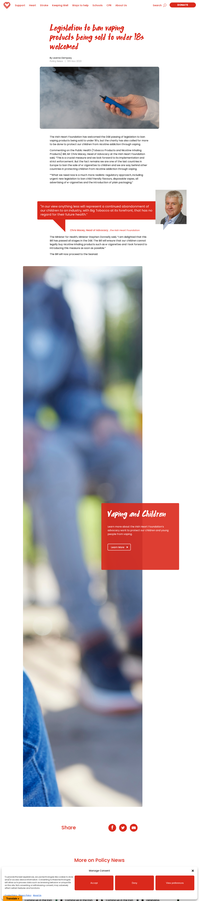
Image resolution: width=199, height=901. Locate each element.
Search (157, 5)
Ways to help (80, 5)
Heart (32, 5)
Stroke (44, 5)
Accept (94, 883)
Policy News (56, 61)
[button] (192, 870)
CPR (108, 5)
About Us (37, 895)
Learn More (117, 547)
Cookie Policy (11, 895)
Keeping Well (60, 5)
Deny (134, 883)
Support (20, 5)
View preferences (175, 883)
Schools (98, 5)
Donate (182, 5)
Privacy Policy (25, 895)
